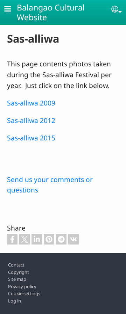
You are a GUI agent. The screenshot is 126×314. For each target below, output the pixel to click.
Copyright (18, 272)
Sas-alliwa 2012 (31, 120)
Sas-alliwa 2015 (31, 138)
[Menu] (12, 9)
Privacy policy (22, 286)
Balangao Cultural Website (51, 12)
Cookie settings (24, 293)
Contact (16, 265)
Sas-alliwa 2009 (31, 103)
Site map (17, 279)
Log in (14, 301)
